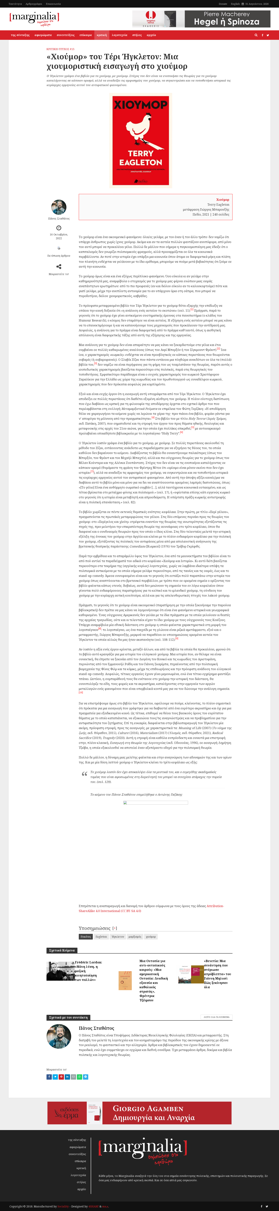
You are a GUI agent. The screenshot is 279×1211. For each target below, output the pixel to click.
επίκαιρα (86, 35)
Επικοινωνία (53, 3)
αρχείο (151, 35)
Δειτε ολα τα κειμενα (216, 1017)
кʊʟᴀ (105, 1206)
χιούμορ (151, 936)
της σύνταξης (20, 35)
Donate (223, 3)
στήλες (137, 35)
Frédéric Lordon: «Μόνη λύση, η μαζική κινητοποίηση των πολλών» (88, 971)
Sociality (63, 1206)
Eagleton (101, 936)
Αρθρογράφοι (34, 3)
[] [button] (114, 928)
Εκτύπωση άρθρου (58, 255)
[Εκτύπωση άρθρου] (58, 248)
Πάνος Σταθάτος (59, 218)
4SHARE (93, 1206)
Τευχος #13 (66, 49)
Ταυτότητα (15, 3)
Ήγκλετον (118, 936)
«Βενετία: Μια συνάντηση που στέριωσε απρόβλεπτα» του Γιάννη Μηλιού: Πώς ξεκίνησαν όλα (217, 974)
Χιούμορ (222, 200)
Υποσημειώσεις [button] (94, 928)
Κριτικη (52, 49)
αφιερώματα (43, 35)
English (235, 3)
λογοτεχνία (119, 35)
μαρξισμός (135, 936)
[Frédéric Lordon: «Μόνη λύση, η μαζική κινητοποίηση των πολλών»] (60, 971)
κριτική (102, 35)
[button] (192, 310)
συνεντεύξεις (66, 35)
